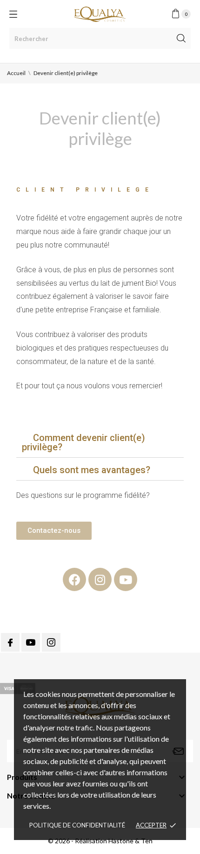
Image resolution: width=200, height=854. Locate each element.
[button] (54, 531)
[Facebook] (74, 579)
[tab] (100, 442)
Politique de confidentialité (77, 825)
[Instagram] (100, 579)
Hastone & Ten (130, 841)
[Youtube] (125, 579)
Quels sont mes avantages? (91, 469)
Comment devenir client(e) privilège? (83, 442)
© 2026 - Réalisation (78, 841)
